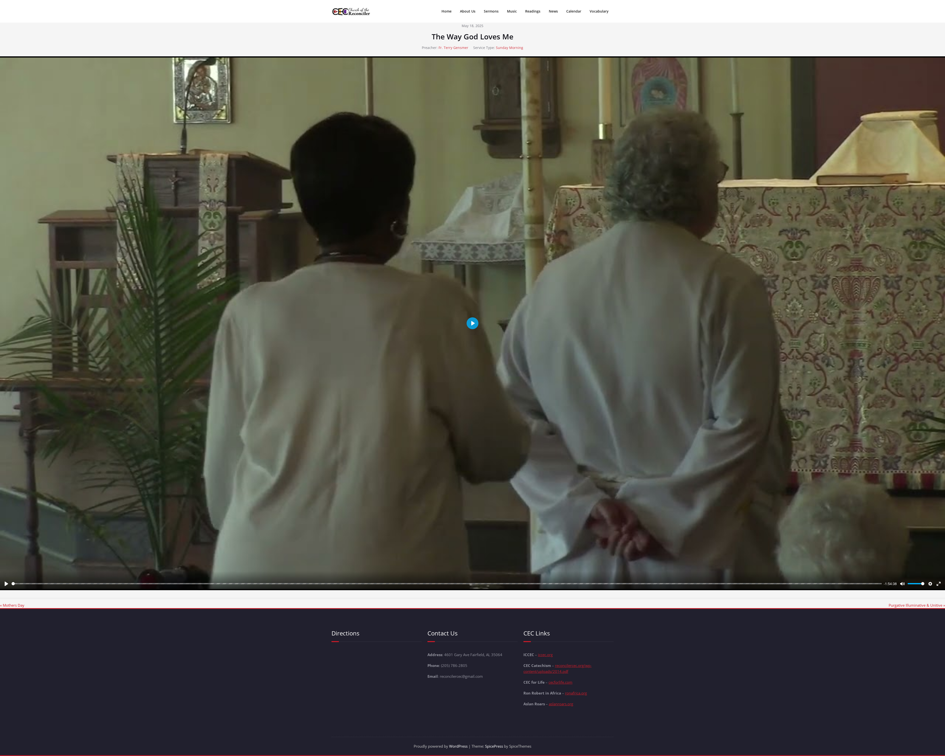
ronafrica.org (576, 693)
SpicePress (494, 746)
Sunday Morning (509, 47)
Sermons (491, 11)
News (553, 11)
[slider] (447, 583)
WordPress (458, 746)
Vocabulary (599, 11)
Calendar (573, 11)
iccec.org (545, 654)
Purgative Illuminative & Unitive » (917, 605)
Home (446, 11)
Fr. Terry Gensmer (453, 47)
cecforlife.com (560, 682)
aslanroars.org (561, 703)
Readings (532, 11)
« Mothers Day (12, 605)
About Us (467, 11)
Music (512, 11)
